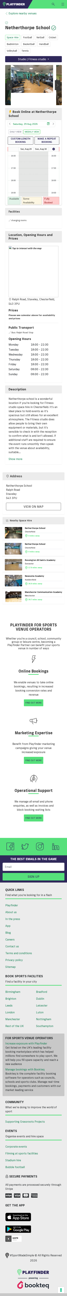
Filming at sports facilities (21, 1153)
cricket (52, 37)
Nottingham (43, 1019)
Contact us (12, 946)
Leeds (9, 1005)
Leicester (41, 1005)
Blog (8, 932)
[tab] (33, 236)
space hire (13, 37)
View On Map (33, 506)
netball (40, 37)
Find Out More (33, 702)
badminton (13, 44)
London (10, 1012)
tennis (25, 50)
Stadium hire (13, 1160)
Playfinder (11, 905)
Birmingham (12, 992)
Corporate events (16, 1146)
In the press (12, 919)
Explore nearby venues (23, 13)
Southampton (44, 1026)
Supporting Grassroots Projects (25, 1121)
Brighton (10, 998)
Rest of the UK (14, 1026)
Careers (10, 939)
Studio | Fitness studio (32, 59)
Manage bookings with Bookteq (24, 1069)
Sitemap (10, 967)
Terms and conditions (18, 953)
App (7, 925)
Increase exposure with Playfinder (26, 1043)
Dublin (40, 998)
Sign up (33, 876)
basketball (29, 44)
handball (44, 44)
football (27, 37)
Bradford (41, 992)
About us (11, 912)
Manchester (12, 1019)
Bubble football (15, 1167)
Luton (39, 1012)
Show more (15, 459)
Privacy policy (14, 960)
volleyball (12, 50)
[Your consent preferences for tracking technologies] (61, 1290)
